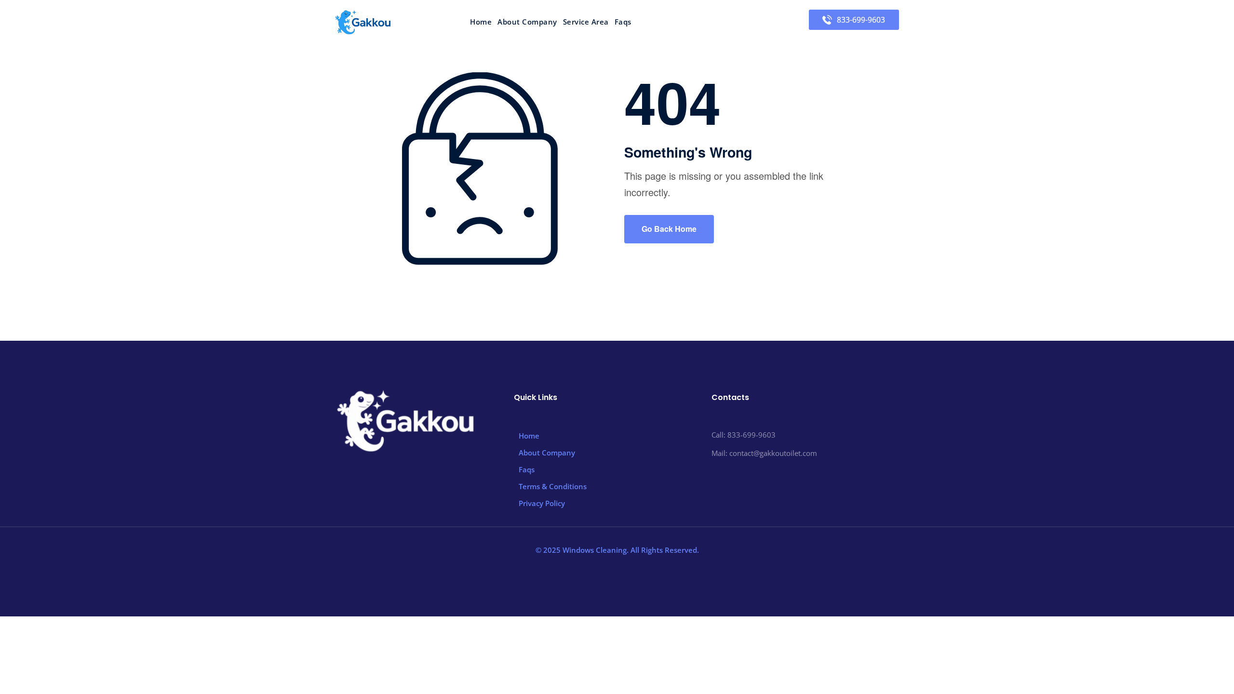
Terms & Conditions (553, 486)
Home (481, 22)
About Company (527, 22)
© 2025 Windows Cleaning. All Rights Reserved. (617, 550)
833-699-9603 (861, 19)
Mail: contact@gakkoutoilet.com (764, 453)
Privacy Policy (542, 503)
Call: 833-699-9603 (743, 435)
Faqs (623, 22)
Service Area (586, 22)
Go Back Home (669, 228)
